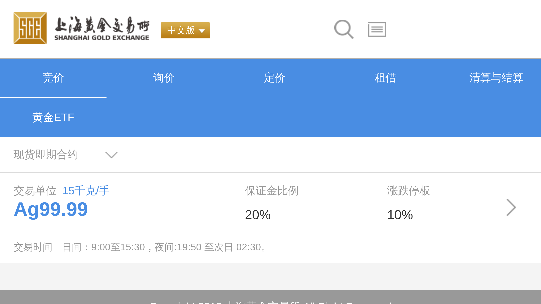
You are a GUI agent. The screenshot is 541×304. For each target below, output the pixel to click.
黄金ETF (53, 117)
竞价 (53, 78)
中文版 (181, 30)
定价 (275, 78)
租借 (385, 78)
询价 (164, 78)
